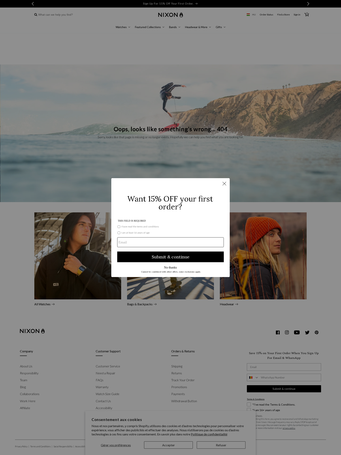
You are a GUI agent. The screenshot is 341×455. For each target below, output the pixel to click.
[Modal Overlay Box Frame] (170, 227)
